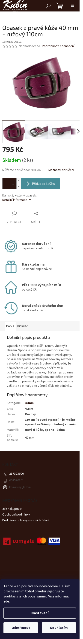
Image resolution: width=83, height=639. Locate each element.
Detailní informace (14, 200)
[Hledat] (48, 5)
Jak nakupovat (12, 509)
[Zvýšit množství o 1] (18, 181)
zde (6, 601)
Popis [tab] (10, 326)
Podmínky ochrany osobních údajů (25, 520)
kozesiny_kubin (20, 487)
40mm (29, 403)
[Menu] (72, 5)
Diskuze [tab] (22, 326)
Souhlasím (59, 627)
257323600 (16, 473)
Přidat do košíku (43, 183)
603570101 (16, 480)
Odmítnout (21, 627)
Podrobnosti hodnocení (58, 46)
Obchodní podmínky (16, 514)
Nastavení (39, 613)
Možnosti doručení (61, 170)
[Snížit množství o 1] (18, 186)
